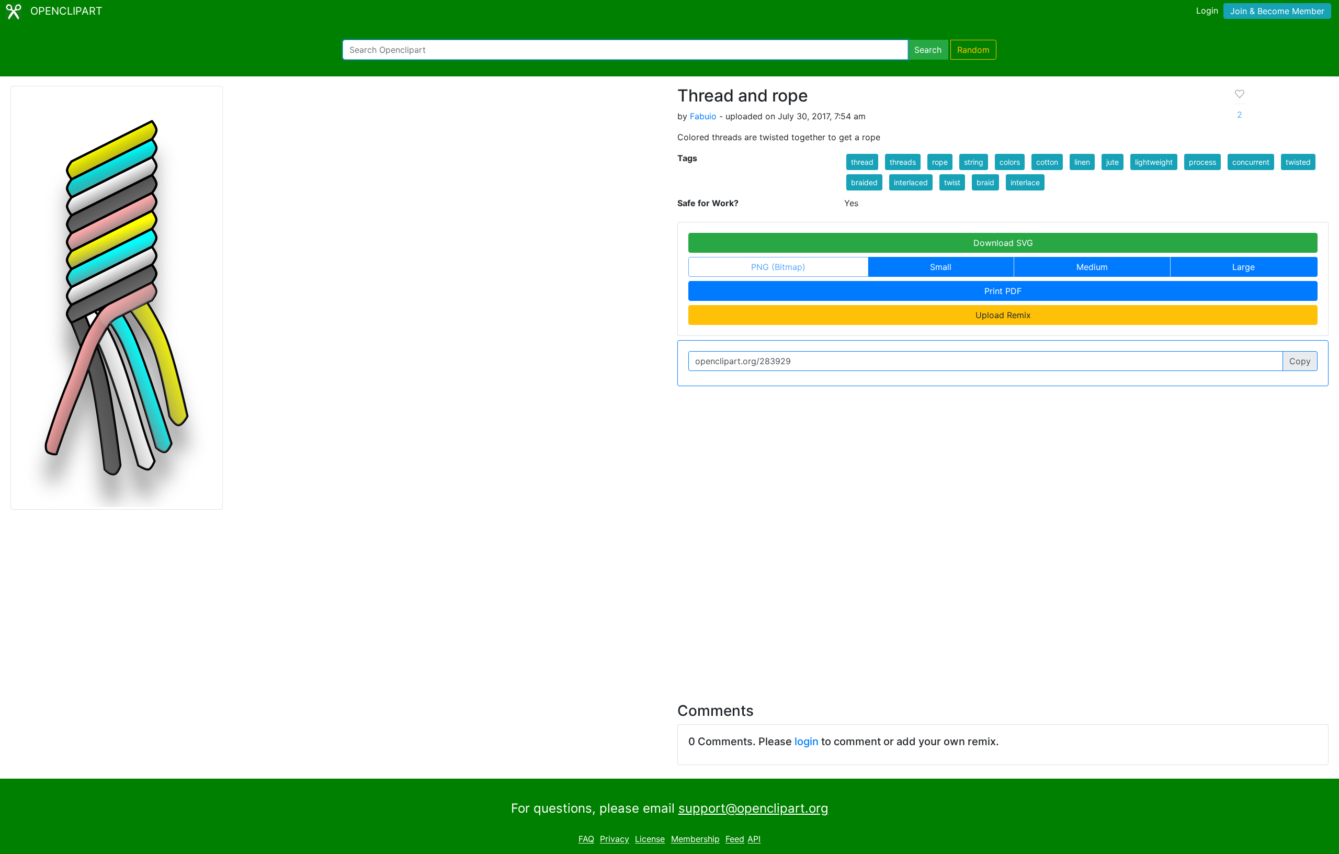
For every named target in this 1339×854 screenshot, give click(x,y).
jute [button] (1112, 162)
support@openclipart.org (753, 808)
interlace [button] (1025, 182)
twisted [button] (1298, 162)
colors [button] (1010, 162)
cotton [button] (1047, 162)
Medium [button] (1092, 267)
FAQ (586, 839)
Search (927, 49)
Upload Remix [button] (1003, 315)
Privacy (614, 839)
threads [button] (903, 162)
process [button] (1202, 162)
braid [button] (985, 182)
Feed (734, 839)
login (807, 741)
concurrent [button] (1250, 162)
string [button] (973, 162)
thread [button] (862, 162)
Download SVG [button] (1003, 243)
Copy (1300, 361)
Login (1207, 10)
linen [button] (1082, 162)
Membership (695, 839)
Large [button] (1243, 267)
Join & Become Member (1277, 11)
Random (973, 49)
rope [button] (940, 162)
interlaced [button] (911, 182)
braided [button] (864, 182)
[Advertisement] (669, 599)
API (754, 839)
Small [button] (940, 267)
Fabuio (703, 116)
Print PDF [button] (1003, 291)
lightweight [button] (1154, 162)
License (650, 839)
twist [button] (952, 182)
